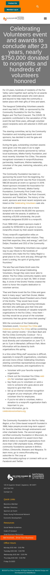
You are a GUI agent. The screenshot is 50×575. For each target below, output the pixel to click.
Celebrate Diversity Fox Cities (16, 329)
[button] (38, 6)
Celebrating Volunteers (25, 203)
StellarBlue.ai (30, 573)
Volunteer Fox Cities (28, 326)
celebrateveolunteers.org (14, 411)
